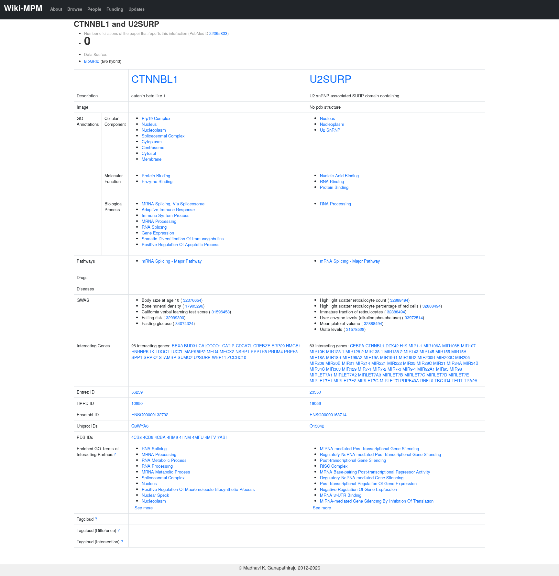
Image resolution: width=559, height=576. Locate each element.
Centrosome (153, 147)
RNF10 (426, 380)
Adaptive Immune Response (168, 209)
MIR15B (458, 351)
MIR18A (317, 357)
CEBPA (357, 345)
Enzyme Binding (157, 181)
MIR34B (470, 363)
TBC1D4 (442, 380)
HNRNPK (140, 351)
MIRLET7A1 (321, 375)
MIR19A (371, 357)
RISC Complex (334, 466)
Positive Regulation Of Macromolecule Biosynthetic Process (198, 489)
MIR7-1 (364, 369)
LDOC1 (162, 351)
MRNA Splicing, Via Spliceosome (173, 204)
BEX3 (177, 345)
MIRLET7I (389, 380)
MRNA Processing (159, 221)
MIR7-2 (379, 369)
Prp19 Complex (156, 118)
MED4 (212, 351)
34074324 (184, 323)
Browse (74, 9)
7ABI (222, 437)
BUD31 (190, 345)
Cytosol (149, 153)
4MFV (210, 437)
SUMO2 (185, 357)
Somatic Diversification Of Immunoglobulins (183, 238)
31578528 (355, 329)
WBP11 (219, 357)
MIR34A (454, 363)
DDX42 (392, 345)
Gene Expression (158, 233)
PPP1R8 (259, 351)
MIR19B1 (389, 357)
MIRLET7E (458, 375)
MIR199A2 (352, 357)
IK (152, 351)
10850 (137, 403)
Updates (136, 9)
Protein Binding (156, 175)
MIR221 (378, 363)
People (94, 9)
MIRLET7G (367, 380)
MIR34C (317, 369)
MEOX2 (227, 351)
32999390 (175, 317)
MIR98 (456, 369)
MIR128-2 (354, 351)
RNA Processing (335, 204)
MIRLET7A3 (369, 375)
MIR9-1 (409, 369)
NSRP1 (242, 351)
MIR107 (468, 345)
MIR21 (348, 363)
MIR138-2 (393, 351)
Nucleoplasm (154, 130)
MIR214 (363, 363)
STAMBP (167, 357)
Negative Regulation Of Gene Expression (358, 489)
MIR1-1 (415, 345)
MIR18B (333, 357)
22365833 (218, 33)
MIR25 (409, 363)
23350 (315, 392)
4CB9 (148, 437)
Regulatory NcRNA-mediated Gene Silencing (361, 477)
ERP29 (278, 345)
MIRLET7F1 (321, 380)
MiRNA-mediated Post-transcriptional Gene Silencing (369, 448)
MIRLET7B (392, 375)
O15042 (317, 426)
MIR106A (432, 345)
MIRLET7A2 (345, 375)
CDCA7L (244, 345)
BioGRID (92, 61)
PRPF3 (291, 351)
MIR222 (394, 363)
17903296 (194, 306)
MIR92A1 (426, 369)
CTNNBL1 (155, 78)
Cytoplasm (152, 141)
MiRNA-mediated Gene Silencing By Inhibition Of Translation (376, 501)
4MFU (197, 437)
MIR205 (462, 357)
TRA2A (470, 380)
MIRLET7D (436, 375)
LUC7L (176, 351)
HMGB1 (293, 345)
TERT (457, 380)
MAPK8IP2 (194, 351)
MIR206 (317, 363)
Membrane (151, 159)
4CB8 (136, 437)
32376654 (192, 300)
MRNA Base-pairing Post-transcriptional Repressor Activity (375, 472)
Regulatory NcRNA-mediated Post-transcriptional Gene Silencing (380, 454)
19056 (315, 403)
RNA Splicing (154, 227)
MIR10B (317, 351)
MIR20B (333, 363)
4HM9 (172, 437)
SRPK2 (151, 357)
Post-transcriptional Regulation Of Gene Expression (368, 483)
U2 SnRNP (330, 130)
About (56, 9)
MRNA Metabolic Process (166, 472)
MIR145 (427, 351)
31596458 (221, 312)
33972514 (414, 317)
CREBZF (261, 345)
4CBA (160, 437)
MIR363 (333, 369)
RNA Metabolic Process (164, 460)
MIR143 (411, 351)
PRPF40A (409, 380)
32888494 (399, 300)
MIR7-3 (394, 369)
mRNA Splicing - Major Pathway (172, 261)
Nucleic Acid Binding (339, 175)
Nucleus (149, 124)
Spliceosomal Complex (163, 136)
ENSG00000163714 (328, 414)
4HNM (185, 437)
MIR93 (442, 369)
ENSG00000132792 (149, 414)
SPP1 (136, 357)
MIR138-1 (374, 351)
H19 (403, 345)
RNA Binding (332, 181)
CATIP (228, 345)
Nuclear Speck (155, 495)
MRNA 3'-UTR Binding (340, 495)
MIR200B (426, 357)
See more (144, 508)
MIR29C (424, 363)
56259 (137, 392)
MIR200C (445, 357)
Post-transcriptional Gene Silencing (353, 460)
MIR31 (439, 363)
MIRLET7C (414, 375)
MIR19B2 (407, 357)
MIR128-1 (335, 351)
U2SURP (330, 78)
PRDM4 (275, 351)
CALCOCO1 (210, 345)
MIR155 (442, 351)
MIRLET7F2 (345, 380)
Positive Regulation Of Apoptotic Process (181, 244)
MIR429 (349, 369)
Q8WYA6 (139, 426)
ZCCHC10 (236, 357)
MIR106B (451, 345)
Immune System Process (166, 215)
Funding (114, 9)
